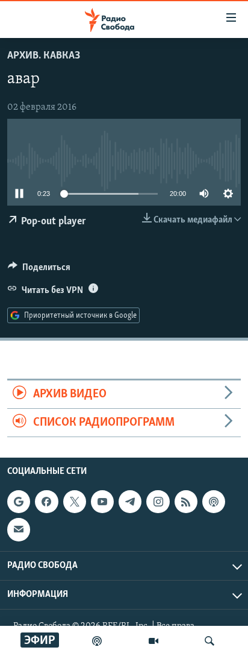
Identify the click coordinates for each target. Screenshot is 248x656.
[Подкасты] (213, 502)
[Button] (39, 270)
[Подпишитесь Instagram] (157, 502)
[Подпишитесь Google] (18, 502)
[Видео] (153, 641)
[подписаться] (18, 530)
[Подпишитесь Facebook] (46, 502)
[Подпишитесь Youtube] (102, 502)
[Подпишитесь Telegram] (130, 502)
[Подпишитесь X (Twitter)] (74, 502)
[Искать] (209, 641)
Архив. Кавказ (43, 56)
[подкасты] (97, 641)
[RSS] (186, 502)
